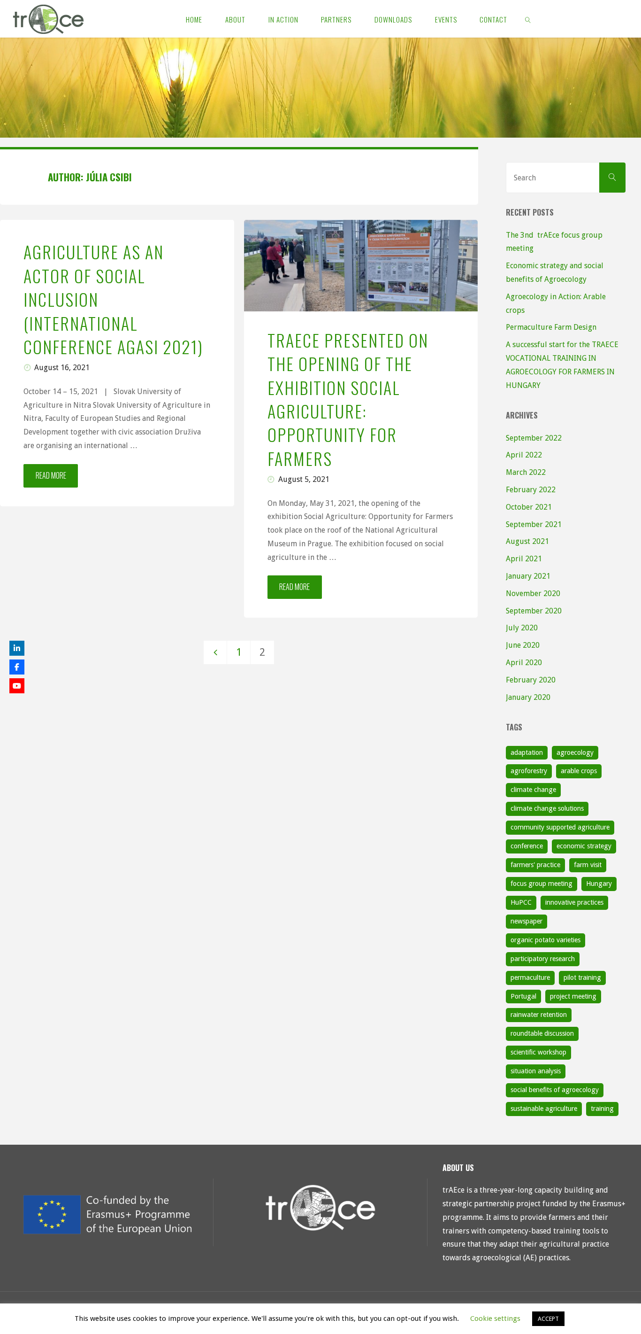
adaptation (527, 752)
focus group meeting (541, 883)
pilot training (582, 977)
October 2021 (529, 507)
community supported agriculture (560, 827)
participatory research (543, 958)
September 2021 (534, 524)
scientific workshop (538, 1052)
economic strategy (584, 846)
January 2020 (528, 697)
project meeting (573, 996)
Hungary (599, 883)
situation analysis (536, 1071)
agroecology (575, 752)
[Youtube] (16, 685)
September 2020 (534, 610)
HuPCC (521, 902)
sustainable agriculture (544, 1108)
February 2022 (531, 489)
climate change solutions (547, 808)
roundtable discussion (542, 1033)
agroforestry (529, 771)
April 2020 (524, 662)
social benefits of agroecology (555, 1090)
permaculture (530, 977)
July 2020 (522, 627)
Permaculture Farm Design (551, 327)
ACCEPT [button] (548, 1318)
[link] (528, 19)
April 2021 (524, 558)
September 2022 (534, 438)
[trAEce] (48, 18)
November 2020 (533, 593)
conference (527, 846)
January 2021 (528, 576)
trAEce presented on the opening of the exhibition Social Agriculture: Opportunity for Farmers (347, 399)
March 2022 (526, 472)
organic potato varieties (545, 940)
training (602, 1108)
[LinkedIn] (16, 648)
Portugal (523, 996)
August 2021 (527, 541)
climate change (533, 789)
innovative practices (574, 902)
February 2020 (531, 679)
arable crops (579, 771)
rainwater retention (539, 1014)
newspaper (526, 921)
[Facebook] (16, 667)
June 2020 (523, 645)
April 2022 (524, 454)
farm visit (588, 865)
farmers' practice (535, 865)
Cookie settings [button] (495, 1318)
